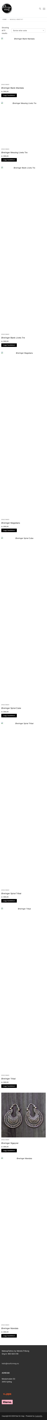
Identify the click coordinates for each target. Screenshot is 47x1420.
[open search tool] (40, 9)
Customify (38, 1416)
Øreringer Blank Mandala (12, 88)
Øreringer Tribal (8, 1079)
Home (5, 19)
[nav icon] (44, 8)
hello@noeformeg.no (10, 1363)
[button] (9, 95)
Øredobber (5, 84)
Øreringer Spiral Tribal (11, 893)
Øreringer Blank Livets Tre (13, 338)
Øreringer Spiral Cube (11, 708)
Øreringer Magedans (10, 523)
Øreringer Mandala (9, 1328)
